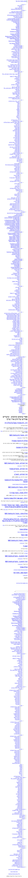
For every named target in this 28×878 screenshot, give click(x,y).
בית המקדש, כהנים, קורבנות (14, 61)
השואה (18, 279)
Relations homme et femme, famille (12, 36)
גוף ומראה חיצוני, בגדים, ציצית (16, 376)
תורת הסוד (17, 155)
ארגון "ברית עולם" (21, 404)
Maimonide (17, 39)
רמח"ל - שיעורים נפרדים (15, 188)
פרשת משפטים (17, 713)
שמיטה (18, 276)
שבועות (18, 82)
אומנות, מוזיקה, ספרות (17, 385)
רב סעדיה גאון (19, 160)
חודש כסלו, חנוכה (16, 94)
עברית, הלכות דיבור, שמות (17, 363)
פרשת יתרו (17, 712)
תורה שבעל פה (17, 335)
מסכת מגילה (17, 136)
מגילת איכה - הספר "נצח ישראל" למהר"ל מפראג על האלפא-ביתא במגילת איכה (14, 506)
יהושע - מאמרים (16, 320)
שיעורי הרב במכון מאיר (17, 16)
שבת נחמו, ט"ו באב (16, 87)
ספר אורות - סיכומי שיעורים (14, 345)
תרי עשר (18, 116)
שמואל (18, 110)
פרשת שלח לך (17, 740)
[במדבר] (19, 735)
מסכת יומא (17, 131)
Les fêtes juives (16, 22)
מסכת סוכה (17, 132)
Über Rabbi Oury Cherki (17, 401)
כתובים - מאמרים (16, 329)
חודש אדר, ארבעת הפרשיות (14, 309)
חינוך (19, 63)
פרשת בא (18, 710)
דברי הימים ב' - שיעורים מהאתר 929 (16, 561)
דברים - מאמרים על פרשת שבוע (13, 319)
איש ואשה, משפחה (16, 281)
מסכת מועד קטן (16, 137)
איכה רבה (18, 124)
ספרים (23, 387)
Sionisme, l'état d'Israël (15, 34)
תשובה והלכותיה (16, 52)
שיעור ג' (25, 459)
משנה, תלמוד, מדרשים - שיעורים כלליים (12, 122)
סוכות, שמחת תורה (16, 305)
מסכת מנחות (17, 150)
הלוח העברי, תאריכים (18, 383)
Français (20, 407)
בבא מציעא (20, 801)
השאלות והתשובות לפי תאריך (16, 360)
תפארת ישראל (17, 175)
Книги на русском (18, 392)
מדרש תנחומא (17, 125)
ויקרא (18, 104)
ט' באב (18, 85)
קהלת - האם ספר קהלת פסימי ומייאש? (15, 498)
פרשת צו (18, 724)
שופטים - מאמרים (16, 321)
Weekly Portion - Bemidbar (14, 240)
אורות (18, 193)
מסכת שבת (17, 128)
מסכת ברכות (17, 127)
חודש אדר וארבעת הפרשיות (14, 97)
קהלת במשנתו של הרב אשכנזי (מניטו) (20, 484)
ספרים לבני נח (19, 393)
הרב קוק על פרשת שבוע (15, 203)
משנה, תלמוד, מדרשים (17, 121)
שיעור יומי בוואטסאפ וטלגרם (19, 597)
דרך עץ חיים (17, 187)
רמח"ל (21, 182)
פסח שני (18, 79)
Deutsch (20, 412)
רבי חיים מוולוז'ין (19, 190)
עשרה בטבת (17, 307)
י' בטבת (18, 95)
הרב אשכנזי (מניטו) (18, 210)
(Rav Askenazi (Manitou (15, 43)
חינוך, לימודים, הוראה (18, 374)
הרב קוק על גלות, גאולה (15, 353)
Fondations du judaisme (15, 31)
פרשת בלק (17, 744)
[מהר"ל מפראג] (16, 173)
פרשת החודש (19, 685)
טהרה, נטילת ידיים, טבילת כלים (16, 379)
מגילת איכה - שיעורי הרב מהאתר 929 (16, 513)
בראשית (18, 102)
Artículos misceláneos (15, 267)
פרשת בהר (17, 732)
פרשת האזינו (17, 762)
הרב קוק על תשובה (16, 206)
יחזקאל (18, 115)
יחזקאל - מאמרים (16, 327)
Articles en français (18, 215)
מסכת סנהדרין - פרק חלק (15, 147)
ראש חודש (17, 287)
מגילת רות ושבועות (21, 447)
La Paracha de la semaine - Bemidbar (12, 223)
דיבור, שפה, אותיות (16, 54)
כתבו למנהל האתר (14, 871)
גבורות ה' (18, 174)
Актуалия (17, 255)
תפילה (21, 338)
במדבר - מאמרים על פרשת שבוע (13, 318)
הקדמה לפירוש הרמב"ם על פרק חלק (12, 164)
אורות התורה (17, 195)
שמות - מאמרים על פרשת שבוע (13, 315)
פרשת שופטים (17, 756)
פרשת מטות (17, 746)
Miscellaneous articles (15, 247)
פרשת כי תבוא (17, 758)
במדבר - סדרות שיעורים (15, 736)
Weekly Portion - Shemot (14, 237)
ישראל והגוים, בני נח (16, 57)
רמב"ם (21, 162)
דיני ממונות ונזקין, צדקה (17, 381)
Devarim (18, 28)
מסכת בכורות (17, 151)
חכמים (18, 334)
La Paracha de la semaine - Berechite (12, 220)
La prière (18, 32)
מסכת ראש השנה (16, 130)
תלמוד (18, 333)
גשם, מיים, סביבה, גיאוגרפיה (14, 66)
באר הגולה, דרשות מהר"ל (14, 177)
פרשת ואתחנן (17, 752)
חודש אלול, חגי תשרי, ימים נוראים (13, 300)
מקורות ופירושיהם (18, 362)
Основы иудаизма (16, 254)
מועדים (20, 286)
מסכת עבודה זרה (16, 148)
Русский (20, 410)
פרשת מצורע (17, 727)
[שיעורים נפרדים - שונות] (12, 48)
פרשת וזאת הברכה (16, 763)
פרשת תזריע (17, 726)
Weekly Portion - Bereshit (14, 236)
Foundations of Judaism (15, 243)
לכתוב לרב (23, 402)
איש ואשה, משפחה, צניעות (17, 375)
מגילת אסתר (23, 567)
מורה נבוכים (17, 170)
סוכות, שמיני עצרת (16, 92)
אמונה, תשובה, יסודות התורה (16, 361)
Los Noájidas (17, 266)
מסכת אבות (17, 149)
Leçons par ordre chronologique (13, 19)
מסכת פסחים (17, 129)
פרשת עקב (17, 753)
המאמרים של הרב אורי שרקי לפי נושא (14, 213)
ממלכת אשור (23, 529)
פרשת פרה (20, 684)
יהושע (18, 108)
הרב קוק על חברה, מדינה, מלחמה (13, 354)
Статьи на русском (18, 248)
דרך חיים (18, 178)
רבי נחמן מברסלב (18, 189)
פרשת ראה (17, 755)
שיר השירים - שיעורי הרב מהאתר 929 (15, 463)
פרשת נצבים (17, 759)
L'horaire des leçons (15, 21)
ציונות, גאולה (19, 368)
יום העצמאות (17, 78)
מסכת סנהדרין (19, 803)
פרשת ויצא (17, 698)
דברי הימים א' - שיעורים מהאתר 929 (16, 556)
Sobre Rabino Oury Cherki (16, 400)
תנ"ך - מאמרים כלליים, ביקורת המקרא (12, 313)
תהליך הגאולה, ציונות (15, 274)
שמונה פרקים (17, 163)
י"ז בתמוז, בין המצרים (15, 84)
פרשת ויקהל (17, 718)
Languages (22, 405)
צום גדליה (18, 90)
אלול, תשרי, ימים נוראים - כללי (16, 670)
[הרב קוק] (21, 848)
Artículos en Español (18, 260)
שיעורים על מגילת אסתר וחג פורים (20, 569)
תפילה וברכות (19, 158)
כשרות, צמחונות (19, 646)
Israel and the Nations (15, 246)
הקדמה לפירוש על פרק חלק (16, 821)
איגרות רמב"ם (17, 165)
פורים (18, 310)
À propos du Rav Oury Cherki (16, 396)
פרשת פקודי (17, 719)
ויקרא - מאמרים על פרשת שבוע (13, 316)
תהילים (18, 117)
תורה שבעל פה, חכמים (17, 153)
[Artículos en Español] (13, 260)
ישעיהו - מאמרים (16, 325)
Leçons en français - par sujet (14, 18)
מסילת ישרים (17, 183)
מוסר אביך (17, 200)
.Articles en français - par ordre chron (12, 217)
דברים (18, 107)
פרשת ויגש (17, 703)
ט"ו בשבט (18, 96)
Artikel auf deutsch (18, 259)
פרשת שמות (17, 707)
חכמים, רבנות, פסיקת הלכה (16, 365)
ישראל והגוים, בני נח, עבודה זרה (13, 277)
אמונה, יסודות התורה (15, 49)
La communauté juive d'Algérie (13, 228)
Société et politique (16, 35)
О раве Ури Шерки (18, 399)
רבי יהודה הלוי (19, 161)
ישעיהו (18, 112)
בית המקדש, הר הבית (18, 371)
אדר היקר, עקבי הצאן (15, 197)
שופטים (18, 109)
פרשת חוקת (17, 743)
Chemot (18, 24)
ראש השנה (17, 89)
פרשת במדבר (17, 737)
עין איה (18, 196)
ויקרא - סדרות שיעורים (15, 722)
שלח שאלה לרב (19, 358)
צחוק (19, 282)
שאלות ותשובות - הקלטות (14, 69)
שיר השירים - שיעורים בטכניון (18, 469)
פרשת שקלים (19, 680)
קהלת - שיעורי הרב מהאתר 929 (17, 487)
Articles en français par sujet (14, 216)
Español (20, 411)
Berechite (18, 23)
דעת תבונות (17, 186)
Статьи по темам (16, 249)
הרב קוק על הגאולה (16, 207)
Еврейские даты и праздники (13, 252)
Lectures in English (18, 45)
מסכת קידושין (17, 143)
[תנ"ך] (19, 312)
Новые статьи (17, 250)
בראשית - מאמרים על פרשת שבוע (13, 314)
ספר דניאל (24, 535)
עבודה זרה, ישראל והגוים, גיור (16, 373)
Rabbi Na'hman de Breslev (14, 41)
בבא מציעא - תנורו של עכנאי (14, 144)
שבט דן (25, 546)
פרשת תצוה (17, 716)
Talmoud (18, 30)
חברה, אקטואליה (16, 55)
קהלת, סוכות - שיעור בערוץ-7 (18, 493)
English (20, 408)
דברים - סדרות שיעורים (15, 750)
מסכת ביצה (17, 134)
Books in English (18, 391)
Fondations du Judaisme (15, 226)
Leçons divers (17, 44)
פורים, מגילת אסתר (16, 98)
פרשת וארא (17, 709)
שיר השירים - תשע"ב (20, 474)
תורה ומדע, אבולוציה (15, 51)
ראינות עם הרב (17, 283)
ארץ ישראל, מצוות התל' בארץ (16, 641)
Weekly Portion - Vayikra (14, 239)
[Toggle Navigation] (26, 2)
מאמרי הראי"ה (17, 201)
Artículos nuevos (16, 262)
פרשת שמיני (17, 725)
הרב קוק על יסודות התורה (14, 351)
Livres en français (18, 389)
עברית (21, 406)
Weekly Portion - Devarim (14, 241)
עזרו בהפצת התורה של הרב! (21, 582)
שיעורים (23, 10)
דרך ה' (18, 184)
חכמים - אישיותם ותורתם (15, 157)
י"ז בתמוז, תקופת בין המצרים (14, 296)
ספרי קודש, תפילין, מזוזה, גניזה (16, 380)
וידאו (7, 509)
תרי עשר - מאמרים (16, 328)
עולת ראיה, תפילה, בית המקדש (13, 198)
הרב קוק (20, 191)
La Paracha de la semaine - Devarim (12, 224)
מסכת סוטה (17, 141)
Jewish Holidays (16, 235)
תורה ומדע (17, 270)
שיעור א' (25, 427)
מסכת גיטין (20, 798)
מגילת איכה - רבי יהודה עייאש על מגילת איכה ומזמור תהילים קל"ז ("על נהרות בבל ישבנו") (14, 520)
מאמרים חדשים (19, 214)
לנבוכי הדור (17, 202)
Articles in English (18, 231)
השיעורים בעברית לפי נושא (16, 11)
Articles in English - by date (14, 234)
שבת (19, 72)
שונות (18, 285)
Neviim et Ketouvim (15, 29)
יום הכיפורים (17, 91)
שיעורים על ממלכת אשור (22, 532)
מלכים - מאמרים (16, 323)
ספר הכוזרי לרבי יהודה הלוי (17, 339)
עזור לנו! (20, 6)
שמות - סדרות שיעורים (15, 706)
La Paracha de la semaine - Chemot (12, 221)
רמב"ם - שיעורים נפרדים (15, 171)
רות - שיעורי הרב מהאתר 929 (18, 435)
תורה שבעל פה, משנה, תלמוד (16, 330)
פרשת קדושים (17, 730)
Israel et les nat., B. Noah (17, 619)
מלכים (18, 111)
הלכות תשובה (17, 168)
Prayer (18, 242)
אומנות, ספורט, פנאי (16, 68)
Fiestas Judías (17, 264)
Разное (18, 257)
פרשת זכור (20, 682)
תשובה (18, 272)
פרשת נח (18, 692)
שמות (18, 103)
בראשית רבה (17, 123)
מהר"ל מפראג (19, 173)
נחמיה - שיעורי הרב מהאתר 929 (17, 540)
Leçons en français (18, 17)
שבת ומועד (20, 367)
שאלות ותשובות (22, 356)
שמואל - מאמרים (16, 322)
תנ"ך (21, 99)
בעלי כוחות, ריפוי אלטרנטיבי (16, 382)
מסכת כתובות (17, 140)
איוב (19, 118)
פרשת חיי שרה (17, 696)
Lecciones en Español (17, 46)
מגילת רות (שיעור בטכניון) (19, 441)
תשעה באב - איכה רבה (20, 572)
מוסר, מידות (17, 50)
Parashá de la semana (15, 263)
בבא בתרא (17, 145)
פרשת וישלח (17, 699)
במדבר (18, 105)
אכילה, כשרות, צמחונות (15, 64)
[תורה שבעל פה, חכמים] (12, 153)
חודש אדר (20, 679)
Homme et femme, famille (17, 618)
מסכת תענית (17, 135)
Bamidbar (18, 26)
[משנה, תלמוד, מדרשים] (12, 121)
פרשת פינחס (17, 745)
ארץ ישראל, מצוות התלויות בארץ (13, 59)
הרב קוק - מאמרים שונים (15, 355)
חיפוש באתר (19, 5)
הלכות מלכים (17, 169)
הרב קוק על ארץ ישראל (15, 208)
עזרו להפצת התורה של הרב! (14, 869)
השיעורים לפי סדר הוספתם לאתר (15, 12)
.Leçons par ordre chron (17, 601)
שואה (18, 58)
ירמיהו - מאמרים (16, 326)
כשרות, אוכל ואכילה (18, 378)
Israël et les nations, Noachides (13, 227)
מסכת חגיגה (17, 138)
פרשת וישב (17, 700)
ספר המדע (17, 167)
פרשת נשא (17, 738)
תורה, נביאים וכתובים (20, 686)
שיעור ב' (25, 431)
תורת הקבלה (17, 336)
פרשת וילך (17, 760)
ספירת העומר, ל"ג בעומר (15, 76)
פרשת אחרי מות (16, 729)
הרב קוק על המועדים (15, 349)
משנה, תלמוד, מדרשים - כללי (16, 778)
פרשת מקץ (17, 702)
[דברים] (19, 749)
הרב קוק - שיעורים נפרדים (14, 209)
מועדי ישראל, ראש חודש (17, 656)
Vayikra (18, 25)
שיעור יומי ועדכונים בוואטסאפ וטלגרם (14, 15)
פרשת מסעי (17, 748)
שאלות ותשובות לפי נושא (17, 359)
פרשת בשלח (17, 711)
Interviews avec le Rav (15, 229)
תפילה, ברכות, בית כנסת (17, 366)
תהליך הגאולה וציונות (15, 56)
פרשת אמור (17, 731)
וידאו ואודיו (19, 437)
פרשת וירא (17, 694)
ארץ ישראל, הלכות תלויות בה (16, 369)
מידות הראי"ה (17, 347)
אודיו (1, 431)
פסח (19, 75)
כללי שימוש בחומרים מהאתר (16, 9)
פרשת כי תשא (17, 717)
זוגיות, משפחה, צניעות (15, 62)
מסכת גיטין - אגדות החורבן (14, 142)
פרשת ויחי (18, 704)
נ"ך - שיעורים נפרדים (15, 120)
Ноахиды (18, 256)
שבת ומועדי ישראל (18, 71)
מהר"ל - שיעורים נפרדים (15, 181)
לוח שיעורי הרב (19, 13)
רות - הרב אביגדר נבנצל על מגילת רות (16, 423)
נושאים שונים (17, 70)
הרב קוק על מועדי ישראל (15, 204)
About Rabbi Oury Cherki (16, 398)
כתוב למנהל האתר (18, 8)
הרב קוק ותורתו (19, 343)
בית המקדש (17, 275)
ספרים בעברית (19, 388)
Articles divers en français (14, 230)
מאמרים (23, 211)
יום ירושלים (17, 81)
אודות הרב (23, 394)
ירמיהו (18, 114)
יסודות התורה (17, 269)
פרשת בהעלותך (16, 739)
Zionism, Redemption (15, 244)
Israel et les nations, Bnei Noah (13, 37)
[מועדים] (18, 286)
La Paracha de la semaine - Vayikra (12, 222)
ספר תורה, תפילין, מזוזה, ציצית (14, 65)
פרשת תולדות (17, 697)
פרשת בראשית (17, 691)
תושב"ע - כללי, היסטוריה (15, 154)
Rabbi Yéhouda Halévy (15, 38)
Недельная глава (16, 253)
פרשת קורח (17, 742)
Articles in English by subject (14, 233)
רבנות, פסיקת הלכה (16, 156)
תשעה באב (17, 297)
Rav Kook (17, 42)
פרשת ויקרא (17, 723)
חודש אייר (18, 77)
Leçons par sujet (19, 600)
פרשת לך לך (17, 693)
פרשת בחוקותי (17, 733)
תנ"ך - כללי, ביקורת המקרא (14, 101)
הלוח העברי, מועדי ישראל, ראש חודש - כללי (11, 74)
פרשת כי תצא (17, 757)
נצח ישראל (17, 176)
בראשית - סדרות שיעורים (14, 690)
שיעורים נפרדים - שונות (17, 48)
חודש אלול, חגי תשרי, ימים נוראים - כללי (12, 88)
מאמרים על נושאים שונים (17, 268)
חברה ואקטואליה (16, 273)
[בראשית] (18, 689)
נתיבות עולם (17, 180)
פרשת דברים (17, 751)
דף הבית (23, 4)
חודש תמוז (18, 83)
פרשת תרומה (17, 715)
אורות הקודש (17, 194)
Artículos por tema (16, 261)
